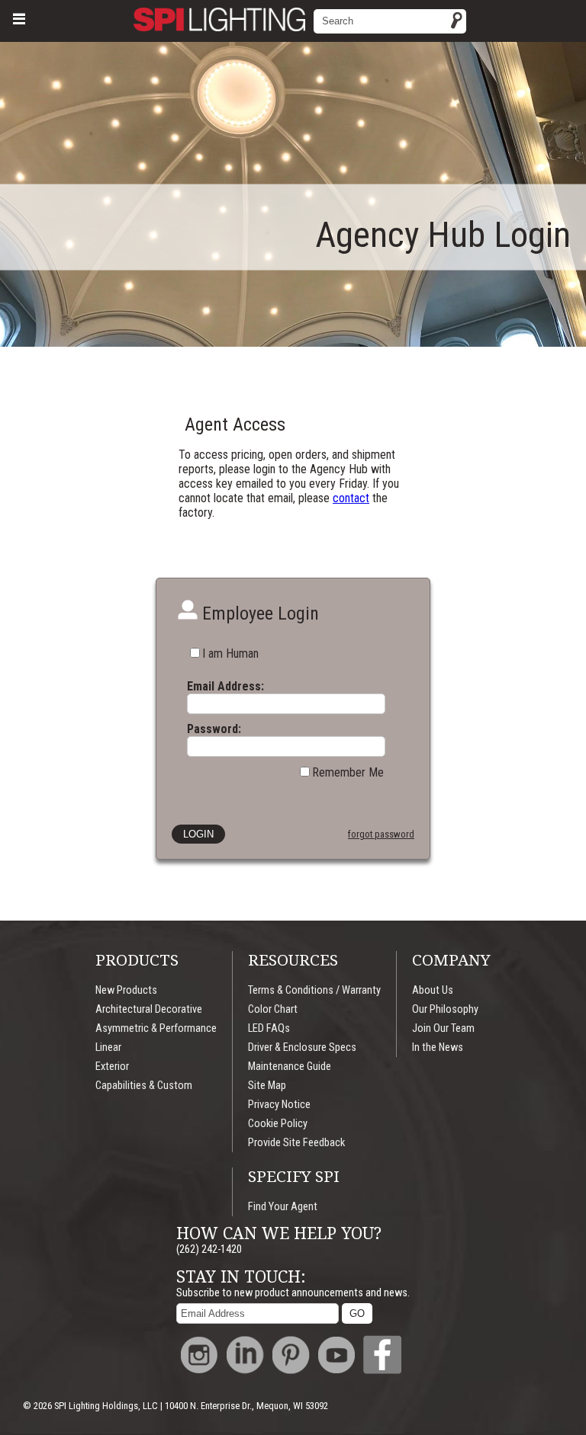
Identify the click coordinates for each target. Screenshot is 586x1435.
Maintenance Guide (289, 1066)
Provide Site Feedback (296, 1142)
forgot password (381, 834)
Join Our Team (443, 1028)
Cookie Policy (277, 1123)
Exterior (112, 1066)
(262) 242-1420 (209, 1249)
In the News (437, 1047)
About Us (432, 990)
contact (351, 498)
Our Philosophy (445, 1009)
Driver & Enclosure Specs (302, 1047)
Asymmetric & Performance (156, 1028)
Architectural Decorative (148, 1009)
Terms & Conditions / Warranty (314, 990)
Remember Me (348, 772)
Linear (108, 1047)
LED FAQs (269, 1028)
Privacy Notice (279, 1104)
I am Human (230, 653)
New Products (126, 990)
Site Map (267, 1085)
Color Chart (273, 1009)
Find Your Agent (282, 1206)
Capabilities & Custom (143, 1085)
